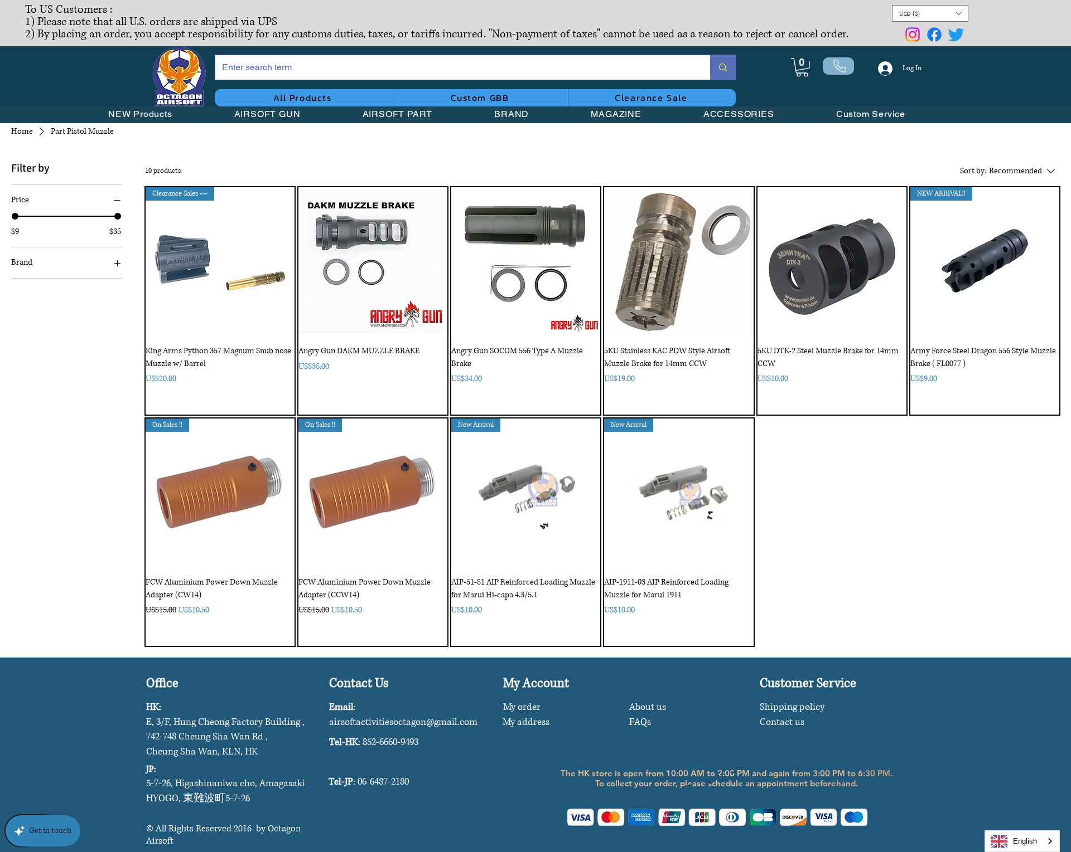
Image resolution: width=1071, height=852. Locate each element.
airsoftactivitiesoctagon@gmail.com (403, 721)
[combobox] (1022, 841)
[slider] (15, 216)
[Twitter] (956, 34)
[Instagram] (912, 34)
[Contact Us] (838, 66)
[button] (930, 13)
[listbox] (930, 13)
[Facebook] (934, 34)
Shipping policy (792, 706)
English (1025, 841)
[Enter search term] (722, 67)
